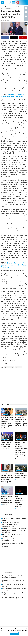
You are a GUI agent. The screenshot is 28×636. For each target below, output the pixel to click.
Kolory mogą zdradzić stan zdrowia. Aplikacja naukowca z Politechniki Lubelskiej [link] (12, 544)
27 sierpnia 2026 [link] (19, 508)
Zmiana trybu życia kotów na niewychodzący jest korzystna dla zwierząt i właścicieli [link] (12, 524)
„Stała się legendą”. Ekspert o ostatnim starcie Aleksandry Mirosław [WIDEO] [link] (7, 478)
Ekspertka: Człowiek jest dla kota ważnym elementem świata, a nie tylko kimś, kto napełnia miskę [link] (14, 530)
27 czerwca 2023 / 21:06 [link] (6, 20)
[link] (2, 2)
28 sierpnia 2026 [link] (5, 448)
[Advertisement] (14, 385)
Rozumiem (14, 634)
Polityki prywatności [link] (20, 632)
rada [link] (12, 367)
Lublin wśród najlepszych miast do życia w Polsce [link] (21, 476)
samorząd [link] (6, 367)
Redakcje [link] (4, 414)
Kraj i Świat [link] (18, 367)
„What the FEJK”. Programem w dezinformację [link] (6, 444)
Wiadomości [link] (19, 414)
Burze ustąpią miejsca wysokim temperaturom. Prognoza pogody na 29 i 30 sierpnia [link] (21, 422)
